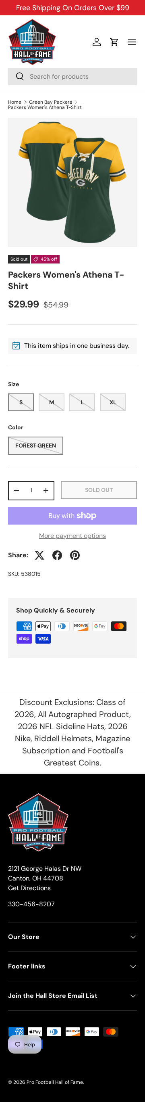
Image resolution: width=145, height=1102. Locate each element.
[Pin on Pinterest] (75, 555)
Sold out (99, 489)
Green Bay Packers (50, 102)
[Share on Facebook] (57, 555)
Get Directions (29, 888)
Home (14, 102)
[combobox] (72, 76)
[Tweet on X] (39, 555)
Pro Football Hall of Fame (55, 1082)
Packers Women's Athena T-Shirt (45, 107)
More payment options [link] (72, 535)
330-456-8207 (31, 904)
